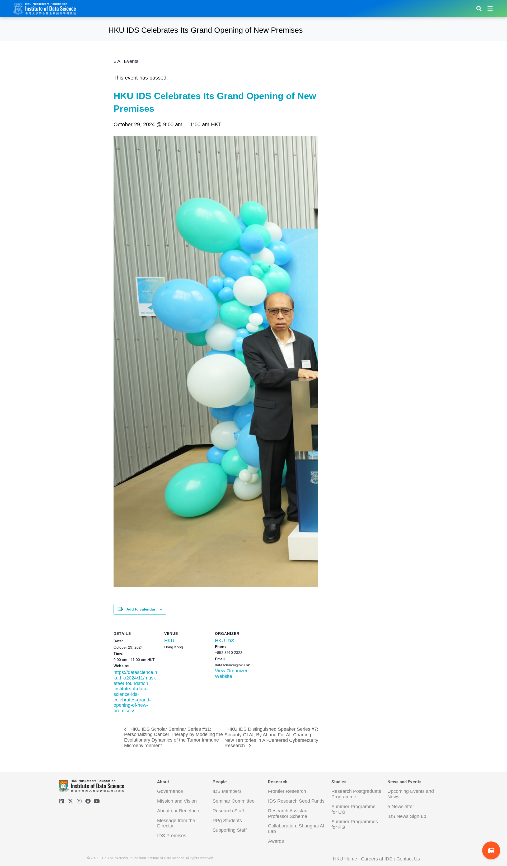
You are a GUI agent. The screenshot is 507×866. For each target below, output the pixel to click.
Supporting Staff (230, 830)
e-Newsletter (400, 806)
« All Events (126, 61)
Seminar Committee (234, 801)
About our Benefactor (179, 810)
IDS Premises (171, 835)
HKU (169, 640)
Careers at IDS (376, 859)
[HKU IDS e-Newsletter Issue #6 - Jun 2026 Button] (491, 850)
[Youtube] (96, 801)
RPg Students (227, 820)
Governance (170, 791)
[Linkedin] (61, 801)
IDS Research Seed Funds (296, 801)
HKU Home (345, 859)
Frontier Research (287, 791)
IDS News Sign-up (406, 816)
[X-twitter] (70, 801)
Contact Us (408, 859)
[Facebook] (88, 801)
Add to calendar (140, 609)
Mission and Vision (177, 801)
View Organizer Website (231, 673)
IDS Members (227, 791)
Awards (276, 841)
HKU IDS (224, 640)
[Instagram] (79, 801)
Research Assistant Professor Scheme (288, 813)
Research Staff (228, 810)
